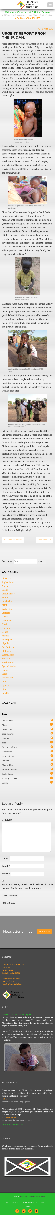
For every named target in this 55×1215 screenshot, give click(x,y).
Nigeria (5, 643)
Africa (5, 586)
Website (6, 873)
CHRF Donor (7, 729)
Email (6, 866)
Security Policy (12, 1202)
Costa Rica (7, 609)
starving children (9, 778)
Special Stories (9, 666)
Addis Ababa (7, 720)
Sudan (5, 670)
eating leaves (8, 733)
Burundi (6, 597)
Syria (4, 674)
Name (6, 858)
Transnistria (8, 678)
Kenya (5, 632)
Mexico (5, 636)
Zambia (5, 693)
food (4, 742)
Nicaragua (7, 639)
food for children (9, 746)
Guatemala (7, 620)
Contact (42, 1202)
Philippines (7, 651)
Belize (5, 590)
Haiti (4, 624)
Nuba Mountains (9, 769)
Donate (27, 1206)
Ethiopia (6, 613)
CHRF (4, 605)
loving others (8, 755)
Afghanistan (8, 582)
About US (6, 578)
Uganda (5, 685)
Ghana (5, 616)
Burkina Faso (8, 594)
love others (7, 751)
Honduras (7, 628)
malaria (5, 760)
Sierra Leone (8, 655)
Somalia (6, 658)
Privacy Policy (28, 1202)
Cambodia (7, 601)
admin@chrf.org (15, 984)
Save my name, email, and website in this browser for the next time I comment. (27, 886)
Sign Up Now (44, 931)
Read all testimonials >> (12, 1125)
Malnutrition (7, 764)
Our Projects (8, 647)
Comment (7, 820)
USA (4, 689)
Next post (42, 540)
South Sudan (8, 662)
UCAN (4, 681)
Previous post (14, 540)
